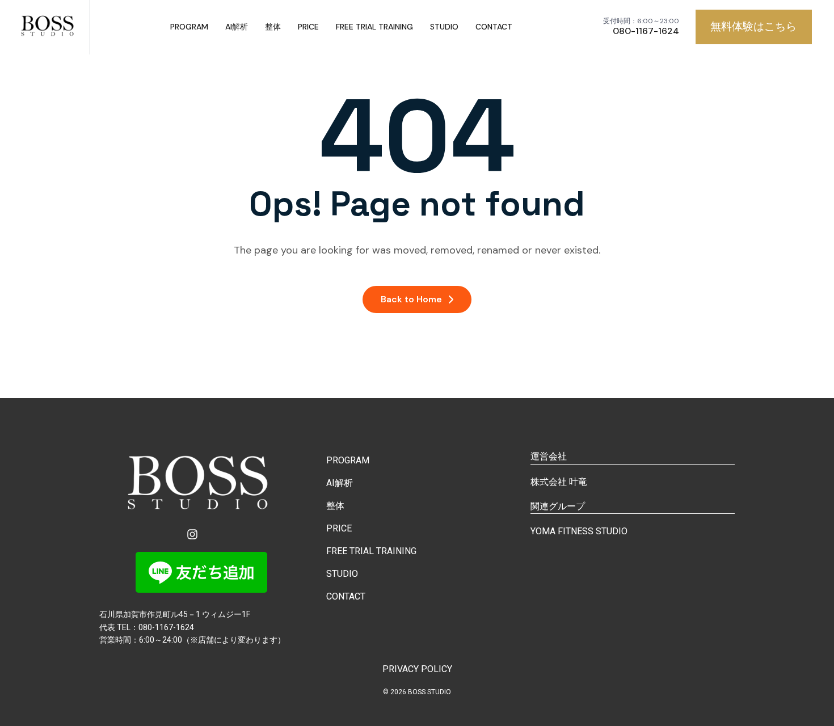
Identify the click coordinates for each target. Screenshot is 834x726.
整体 (273, 27)
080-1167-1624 (646, 31)
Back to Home (411, 299)
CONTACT (493, 27)
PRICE (308, 27)
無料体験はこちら (753, 26)
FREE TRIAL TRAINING (374, 27)
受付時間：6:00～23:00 (641, 21)
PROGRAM (189, 27)
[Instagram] (192, 534)
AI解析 (236, 27)
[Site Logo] (49, 27)
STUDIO (444, 27)
